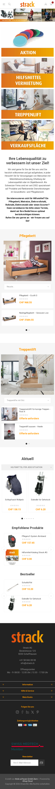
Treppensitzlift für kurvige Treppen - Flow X (34, 410)
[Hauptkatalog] (12, 557)
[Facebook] (22, 712)
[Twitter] (32, 712)
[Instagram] (17, 712)
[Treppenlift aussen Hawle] (9, 432)
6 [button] (33, 518)
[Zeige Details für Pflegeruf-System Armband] (12, 541)
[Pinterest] (38, 712)
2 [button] (24, 518)
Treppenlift (27, 349)
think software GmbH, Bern (26, 779)
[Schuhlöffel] (12, 588)
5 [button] (31, 518)
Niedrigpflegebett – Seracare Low (33, 313)
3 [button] (26, 518)
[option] (27, 15)
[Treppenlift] (27, 374)
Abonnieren (41, 763)
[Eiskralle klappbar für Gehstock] (40, 484)
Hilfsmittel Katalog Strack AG (34, 552)
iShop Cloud (28, 781)
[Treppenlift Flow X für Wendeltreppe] (9, 414)
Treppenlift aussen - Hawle (31, 426)
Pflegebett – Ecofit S (28, 295)
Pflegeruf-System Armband (34, 536)
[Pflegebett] (27, 261)
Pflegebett (27, 236)
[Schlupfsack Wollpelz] (14, 484)
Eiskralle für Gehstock (40, 499)
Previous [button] (4, 15)
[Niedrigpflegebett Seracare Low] (9, 318)
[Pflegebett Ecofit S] (9, 301)
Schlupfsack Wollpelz (14, 499)
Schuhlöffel (27, 582)
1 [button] (26, 330)
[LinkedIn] (27, 712)
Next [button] (50, 15)
